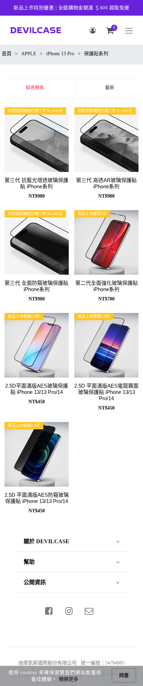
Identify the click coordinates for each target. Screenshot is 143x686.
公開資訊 (35, 582)
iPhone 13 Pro (60, 53)
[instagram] (69, 611)
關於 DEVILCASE (46, 541)
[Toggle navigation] (129, 31)
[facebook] (49, 611)
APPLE (28, 53)
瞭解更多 (68, 679)
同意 (124, 675)
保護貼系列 (96, 53)
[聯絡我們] (89, 611)
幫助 (29, 562)
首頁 (6, 53)
